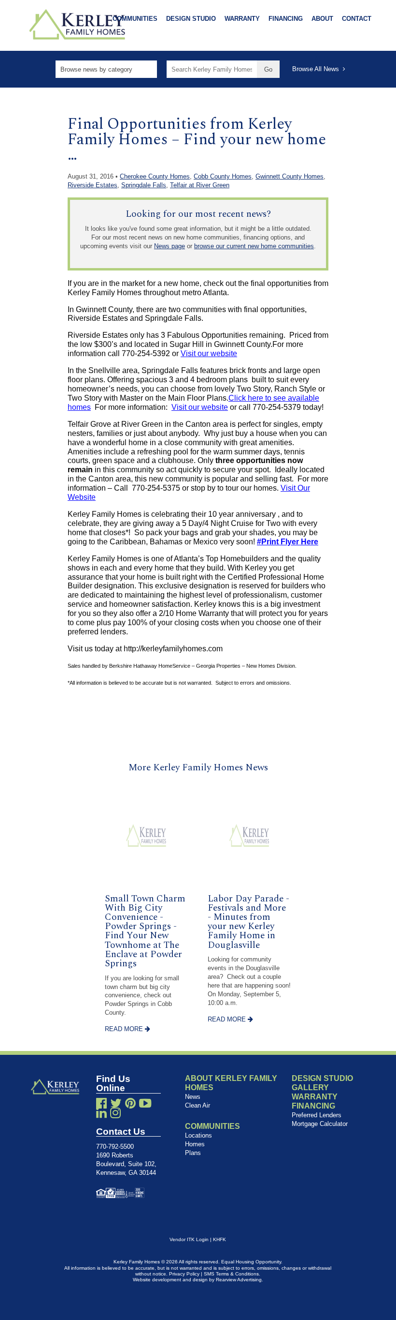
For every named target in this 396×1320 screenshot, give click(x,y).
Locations (198, 1135)
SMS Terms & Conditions (231, 1273)
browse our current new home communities (254, 246)
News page (169, 246)
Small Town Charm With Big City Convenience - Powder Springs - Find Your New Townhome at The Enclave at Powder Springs (145, 931)
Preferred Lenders (316, 1115)
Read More (125, 1029)
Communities (135, 18)
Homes (195, 1144)
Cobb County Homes (223, 176)
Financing (286, 18)
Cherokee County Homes (155, 176)
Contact (356, 18)
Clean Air (197, 1105)
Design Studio (191, 18)
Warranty (242, 18)
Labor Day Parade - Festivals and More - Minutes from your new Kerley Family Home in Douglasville (248, 922)
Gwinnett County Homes (289, 176)
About (322, 18)
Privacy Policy (184, 1273)
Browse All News (317, 69)
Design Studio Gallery (322, 1083)
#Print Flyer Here (287, 542)
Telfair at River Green (199, 185)
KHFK (219, 1239)
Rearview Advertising (239, 1279)
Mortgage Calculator (320, 1123)
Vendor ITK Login (189, 1239)
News (192, 1096)
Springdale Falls (143, 185)
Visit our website (209, 353)
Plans (193, 1152)
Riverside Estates (92, 185)
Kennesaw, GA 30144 (126, 1172)
